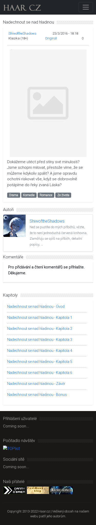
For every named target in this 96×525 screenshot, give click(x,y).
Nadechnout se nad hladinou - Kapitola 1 (39, 318)
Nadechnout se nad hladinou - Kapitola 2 (39, 329)
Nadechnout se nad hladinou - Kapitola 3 (39, 340)
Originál (51, 38)
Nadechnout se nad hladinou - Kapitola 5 (39, 362)
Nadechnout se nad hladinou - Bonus (37, 395)
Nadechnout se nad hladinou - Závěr (36, 384)
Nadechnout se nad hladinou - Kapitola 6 (39, 373)
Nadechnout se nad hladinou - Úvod (36, 306)
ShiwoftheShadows (22, 33)
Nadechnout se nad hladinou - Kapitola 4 (39, 351)
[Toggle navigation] (86, 7)
